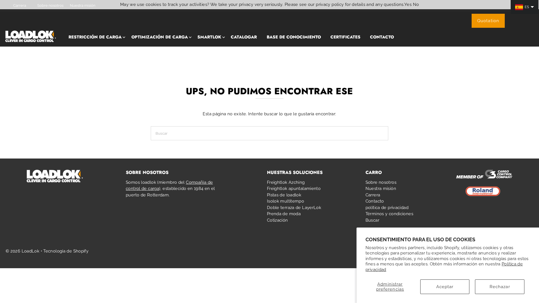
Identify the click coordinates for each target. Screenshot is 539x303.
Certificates (345, 37)
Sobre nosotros (381, 182)
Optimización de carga (159, 37)
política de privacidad (387, 207)
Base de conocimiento (294, 37)
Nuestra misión (381, 188)
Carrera (373, 195)
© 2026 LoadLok (22, 251)
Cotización (277, 220)
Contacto (382, 37)
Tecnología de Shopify (65, 251)
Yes (408, 4)
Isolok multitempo (285, 201)
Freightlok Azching (286, 182)
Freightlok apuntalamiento (294, 188)
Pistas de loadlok (284, 195)
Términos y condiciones (389, 213)
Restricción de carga (95, 37)
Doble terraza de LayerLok (294, 207)
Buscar (372, 220)
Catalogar (244, 37)
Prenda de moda (284, 213)
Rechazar (500, 286)
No (416, 4)
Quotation (488, 20)
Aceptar (445, 286)
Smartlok (209, 37)
